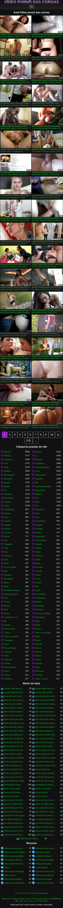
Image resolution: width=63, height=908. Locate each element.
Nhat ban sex (45, 899)
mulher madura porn (13, 765)
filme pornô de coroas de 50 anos (45, 723)
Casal (37, 559)
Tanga (38, 575)
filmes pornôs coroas (13, 754)
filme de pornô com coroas (14, 696)
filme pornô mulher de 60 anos (14, 738)
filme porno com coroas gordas (14, 715)
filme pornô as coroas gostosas (14, 708)
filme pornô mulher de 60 (45, 735)
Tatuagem (8, 544)
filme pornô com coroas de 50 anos (45, 712)
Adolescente (40, 475)
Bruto (37, 625)
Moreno (7, 452)
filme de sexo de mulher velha (45, 700)
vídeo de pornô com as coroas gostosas (14, 831)
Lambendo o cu (11, 617)
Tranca (7, 633)
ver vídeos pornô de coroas (45, 823)
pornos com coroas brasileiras (14, 800)
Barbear (7, 471)
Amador (38, 544)
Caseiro (38, 571)
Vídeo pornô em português (14, 864)
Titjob (6, 656)
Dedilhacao (9, 509)
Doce (6, 517)
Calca (6, 506)
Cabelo (38, 583)
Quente (7, 513)
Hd (5, 490)
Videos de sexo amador (14, 852)
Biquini (7, 606)
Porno (6, 867)
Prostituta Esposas (12, 590)
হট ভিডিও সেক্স (35, 899)
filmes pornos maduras (14, 758)
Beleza (38, 494)
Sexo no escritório (43, 633)
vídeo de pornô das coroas (14, 835)
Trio (37, 506)
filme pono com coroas (45, 704)
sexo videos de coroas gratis (45, 812)
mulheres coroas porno (45, 765)
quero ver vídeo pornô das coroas (45, 804)
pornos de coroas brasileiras (45, 800)
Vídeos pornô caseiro (44, 883)
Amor (37, 636)
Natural (7, 525)
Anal (37, 513)
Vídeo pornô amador (13, 879)
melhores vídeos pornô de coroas (45, 762)
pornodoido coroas (12, 785)
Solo (37, 517)
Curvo (38, 579)
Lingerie (38, 525)
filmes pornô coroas (43, 746)
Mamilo (38, 602)
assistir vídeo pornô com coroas (14, 688)
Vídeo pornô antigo (43, 879)
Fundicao (8, 679)
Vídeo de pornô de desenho (45, 871)
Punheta (39, 567)
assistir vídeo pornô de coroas (45, 688)
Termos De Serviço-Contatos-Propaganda (31, 893)
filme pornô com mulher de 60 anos (14, 719)
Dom (6, 598)
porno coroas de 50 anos (14, 777)
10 (51, 434)
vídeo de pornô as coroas (14, 827)
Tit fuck (7, 602)
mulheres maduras (43, 856)
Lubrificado (40, 598)
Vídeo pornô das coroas (31, 2)
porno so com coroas (44, 781)
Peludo (38, 533)
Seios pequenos (42, 467)
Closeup (39, 556)
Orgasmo (8, 659)
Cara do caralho (11, 636)
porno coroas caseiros (45, 773)
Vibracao (39, 609)
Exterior (7, 529)
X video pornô (41, 867)
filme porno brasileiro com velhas (14, 712)
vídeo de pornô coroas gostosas (45, 831)
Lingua (7, 675)
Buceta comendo (42, 613)
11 (58, 434)
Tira (37, 498)
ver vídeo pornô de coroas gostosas (14, 823)
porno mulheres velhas (14, 781)
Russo (7, 613)
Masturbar (8, 498)
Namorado (40, 536)
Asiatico (7, 502)
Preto (6, 563)
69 (5, 621)
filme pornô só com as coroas (45, 738)
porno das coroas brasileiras (45, 777)
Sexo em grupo (10, 594)
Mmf (6, 609)
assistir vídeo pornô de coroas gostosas (14, 692)
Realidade (8, 579)
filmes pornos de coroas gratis (45, 754)
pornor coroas (41, 792)
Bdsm (6, 583)
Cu (36, 456)
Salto (37, 621)
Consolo (7, 575)
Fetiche (38, 652)
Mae (6, 559)
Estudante (39, 606)
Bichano (38, 459)
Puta (6, 548)
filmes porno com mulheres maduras (14, 746)
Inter (6, 552)
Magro (38, 552)
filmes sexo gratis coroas (14, 762)
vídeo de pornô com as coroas (45, 827)
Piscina (38, 663)
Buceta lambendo (43, 486)
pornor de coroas (11, 796)
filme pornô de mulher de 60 (14, 727)
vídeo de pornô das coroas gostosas (30, 838)
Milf (36, 483)
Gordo (38, 659)
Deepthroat (40, 521)
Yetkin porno (6, 899)
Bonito (7, 486)
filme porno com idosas (45, 715)
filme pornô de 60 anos (14, 723)
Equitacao (39, 463)
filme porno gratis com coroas (45, 731)
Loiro (37, 471)
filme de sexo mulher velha (14, 704)
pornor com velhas (12, 792)
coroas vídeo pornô (43, 692)
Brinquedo (39, 509)
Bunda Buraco (10, 648)
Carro (6, 644)
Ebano (38, 656)
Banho (38, 640)
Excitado (39, 529)
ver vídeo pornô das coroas (45, 819)
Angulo (38, 548)
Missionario (9, 475)
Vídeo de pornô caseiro (14, 883)
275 (28, 440)
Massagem (40, 617)
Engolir (7, 625)
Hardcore (8, 459)
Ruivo (37, 563)
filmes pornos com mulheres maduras (45, 750)
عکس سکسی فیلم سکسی (28, 901)
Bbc (5, 571)
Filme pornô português (14, 871)
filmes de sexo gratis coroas (45, 742)
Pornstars (8, 494)
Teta (6, 463)
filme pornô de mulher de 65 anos (14, 731)
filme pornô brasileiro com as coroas (45, 708)
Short (6, 586)
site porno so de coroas (14, 815)
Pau (6, 540)
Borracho (8, 479)
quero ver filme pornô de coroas (14, 804)
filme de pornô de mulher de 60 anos (45, 696)
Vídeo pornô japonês (44, 875)
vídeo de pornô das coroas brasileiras (45, 835)
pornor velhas (41, 796)
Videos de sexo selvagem (14, 848)
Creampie (8, 640)
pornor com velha (43, 788)
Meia (37, 502)
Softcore (7, 556)
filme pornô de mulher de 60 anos (45, 727)
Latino (38, 590)
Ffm (36, 586)
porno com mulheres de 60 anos (14, 773)
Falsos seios (9, 629)
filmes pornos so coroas (45, 758)
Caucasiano (40, 540)
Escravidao (40, 594)
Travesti (38, 644)
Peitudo (7, 456)
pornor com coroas (12, 788)
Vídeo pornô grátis (43, 864)
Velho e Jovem (41, 679)
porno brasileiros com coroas (14, 769)
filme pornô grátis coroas (14, 735)
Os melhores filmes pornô (14, 860)
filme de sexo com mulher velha (14, 700)
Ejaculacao (40, 490)
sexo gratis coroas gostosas (14, 812)
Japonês (8, 533)
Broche (38, 452)
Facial (6, 536)
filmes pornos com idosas (14, 750)
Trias (6, 467)
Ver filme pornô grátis (44, 860)
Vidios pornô (9, 875)
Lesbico (7, 521)
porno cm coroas (42, 769)
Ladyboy (8, 652)
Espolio (7, 483)
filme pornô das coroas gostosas (45, 719)
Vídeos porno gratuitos (14, 856)
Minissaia (39, 671)
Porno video (43, 901)
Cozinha (39, 675)
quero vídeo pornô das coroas (14, 808)
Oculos (38, 648)
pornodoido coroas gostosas (45, 785)
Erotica (38, 629)
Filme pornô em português (45, 848)
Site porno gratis (42, 852)
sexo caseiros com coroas (45, 808)
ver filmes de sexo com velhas (45, 815)
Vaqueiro (39, 479)
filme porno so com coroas (14, 742)
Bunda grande (10, 667)
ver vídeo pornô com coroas (14, 819)
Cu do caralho (10, 567)
